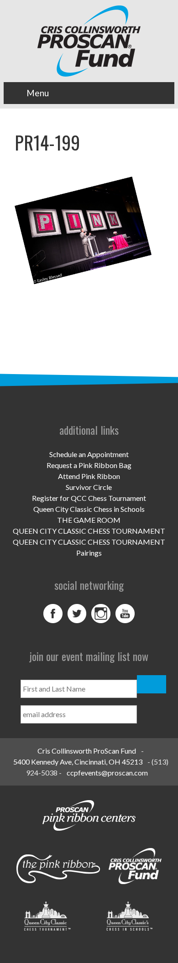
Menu (37, 93)
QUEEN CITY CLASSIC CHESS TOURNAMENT (89, 530)
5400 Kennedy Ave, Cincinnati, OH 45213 (77, 761)
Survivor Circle (89, 487)
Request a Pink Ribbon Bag (89, 465)
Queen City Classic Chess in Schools (89, 509)
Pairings (89, 552)
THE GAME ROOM (88, 519)
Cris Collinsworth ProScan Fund (86, 750)
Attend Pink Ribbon (89, 476)
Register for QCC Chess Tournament (89, 498)
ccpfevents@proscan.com (107, 772)
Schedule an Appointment (89, 454)
